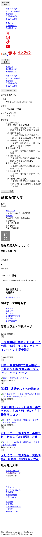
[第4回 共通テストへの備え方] (14, 378)
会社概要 (9, 502)
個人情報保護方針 (13, 507)
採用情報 (9, 504)
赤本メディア (11, 9)
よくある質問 (11, 19)
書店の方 (9, 23)
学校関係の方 (11, 26)
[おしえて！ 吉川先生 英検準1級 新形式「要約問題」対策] (21, 445)
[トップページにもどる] (16, 54)
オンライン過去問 (13, 11)
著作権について (12, 512)
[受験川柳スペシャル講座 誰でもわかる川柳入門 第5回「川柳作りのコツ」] (21, 397)
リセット (5, 191)
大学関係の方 (11, 28)
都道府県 (4, 120)
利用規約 (9, 509)
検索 (11, 191)
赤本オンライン (12, 471)
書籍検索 (9, 14)
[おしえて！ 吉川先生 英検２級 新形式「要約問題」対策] (21, 423)
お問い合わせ (11, 497)
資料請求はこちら (13, 298)
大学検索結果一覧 (13, 473)
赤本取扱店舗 (11, 16)
